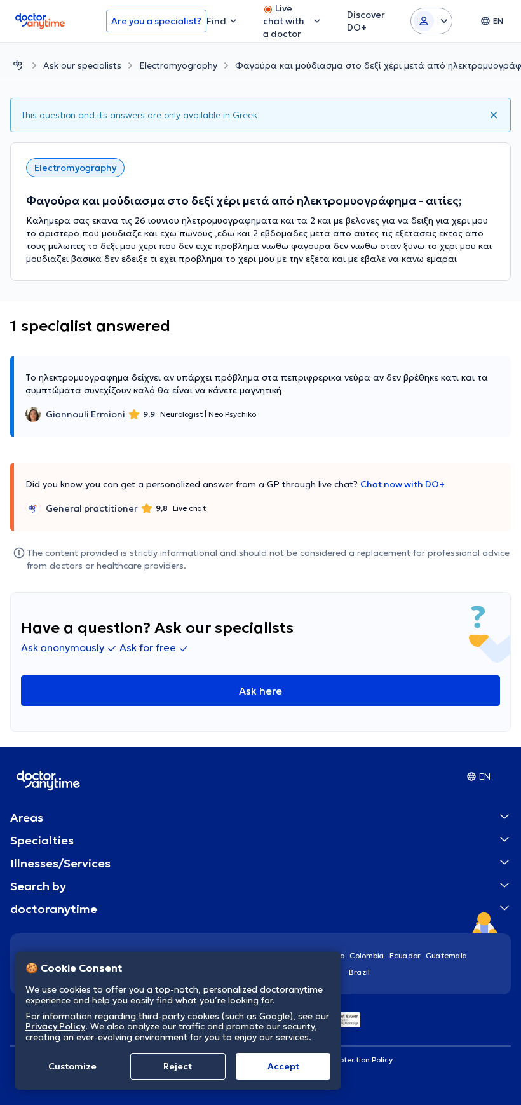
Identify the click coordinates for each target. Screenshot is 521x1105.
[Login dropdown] (431, 21)
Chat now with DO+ (402, 484)
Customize (72, 1066)
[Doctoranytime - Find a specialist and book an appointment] (17, 65)
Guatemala (447, 955)
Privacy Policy (55, 1026)
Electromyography (178, 65)
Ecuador (405, 955)
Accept (283, 1066)
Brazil (359, 972)
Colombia (366, 955)
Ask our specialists (82, 65)
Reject (177, 1066)
